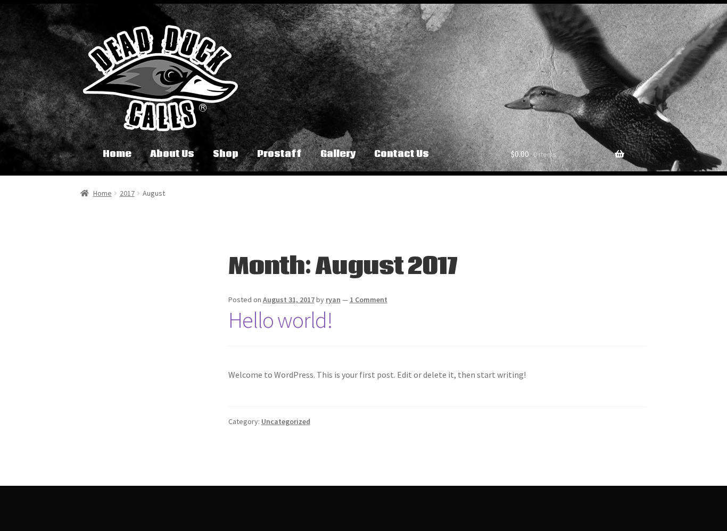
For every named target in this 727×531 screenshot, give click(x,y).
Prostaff (279, 154)
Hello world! (280, 320)
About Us (172, 154)
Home (117, 154)
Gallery (338, 154)
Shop (225, 154)
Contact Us (401, 154)
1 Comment (368, 299)
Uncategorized (285, 421)
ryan (333, 299)
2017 (127, 193)
